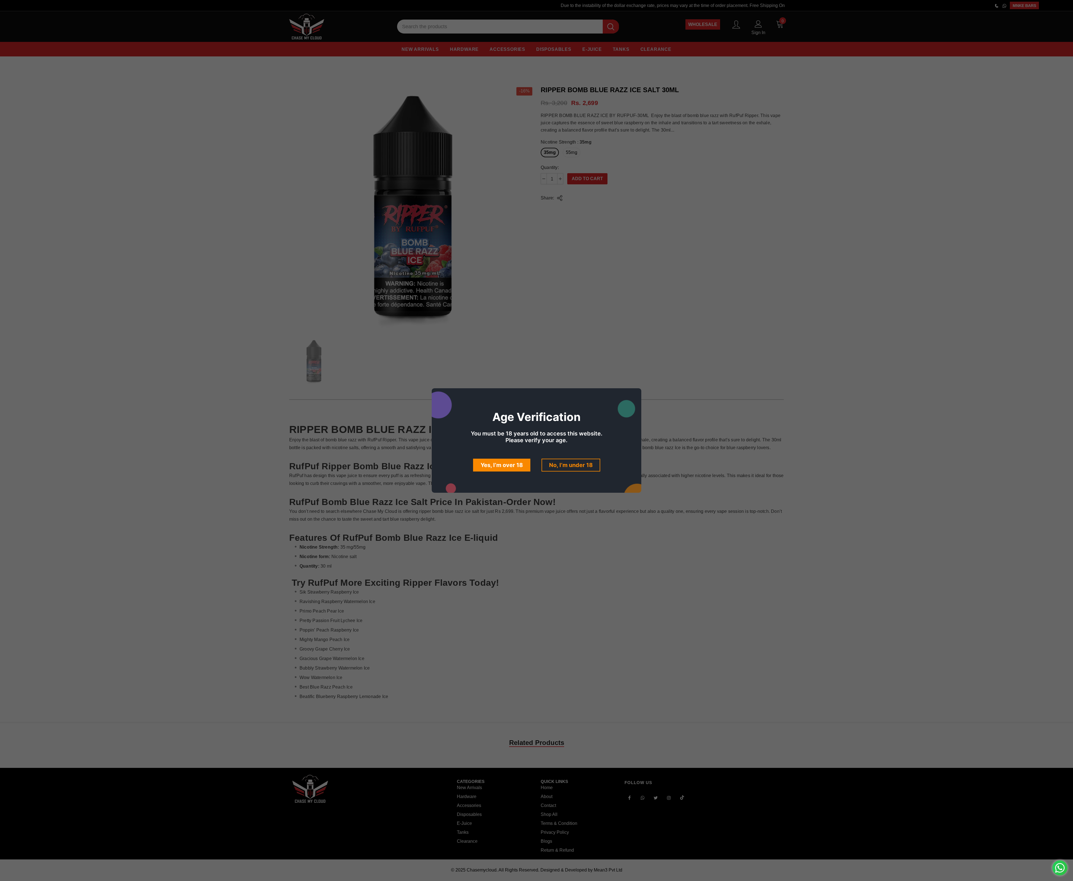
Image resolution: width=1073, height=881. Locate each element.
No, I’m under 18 (571, 465)
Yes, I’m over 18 (502, 465)
